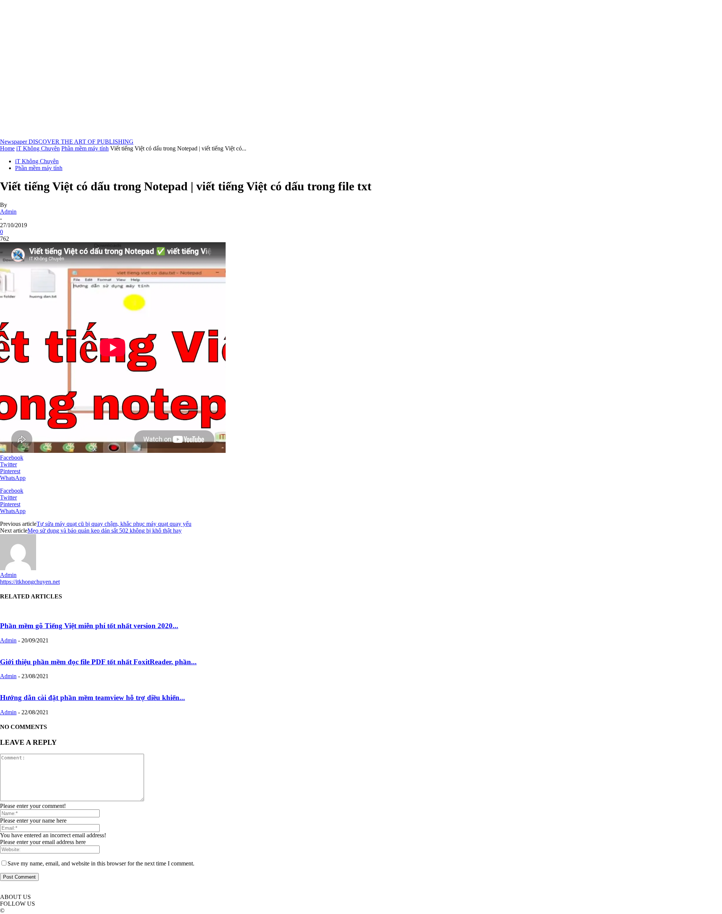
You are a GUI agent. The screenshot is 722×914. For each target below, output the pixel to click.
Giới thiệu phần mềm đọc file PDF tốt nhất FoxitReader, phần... (98, 662)
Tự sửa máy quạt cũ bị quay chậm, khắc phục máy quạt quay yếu (113, 524)
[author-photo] (18, 568)
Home (7, 148)
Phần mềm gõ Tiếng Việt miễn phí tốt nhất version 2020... (89, 626)
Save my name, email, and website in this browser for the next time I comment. (101, 863)
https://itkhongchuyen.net (30, 581)
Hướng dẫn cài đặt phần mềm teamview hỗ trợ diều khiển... (92, 697)
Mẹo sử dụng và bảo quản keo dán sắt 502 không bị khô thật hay (104, 530)
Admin (8, 211)
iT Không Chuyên (38, 148)
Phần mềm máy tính (85, 148)
